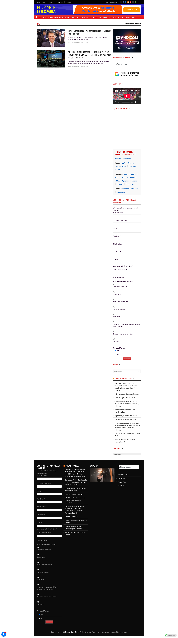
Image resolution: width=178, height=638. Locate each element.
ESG (100, 17)
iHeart (117, 178)
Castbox (120, 184)
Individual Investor (119, 309)
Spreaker (125, 181)
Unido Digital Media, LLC (112, 2)
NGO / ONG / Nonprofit (120, 302)
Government (117, 294)
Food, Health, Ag (85, 17)
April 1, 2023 (76, 66)
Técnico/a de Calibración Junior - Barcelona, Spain (125, 411)
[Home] (36, 17)
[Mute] (135, 102)
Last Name (117, 252)
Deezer (134, 181)
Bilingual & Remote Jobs (123, 378)
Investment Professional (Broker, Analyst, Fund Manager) (126, 325)
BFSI (40, 17)
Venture (61, 17)
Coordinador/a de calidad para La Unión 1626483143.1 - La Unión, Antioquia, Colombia (127, 403)
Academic (116, 317)
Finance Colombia (71, 632)
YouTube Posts (120, 166)
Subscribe (127, 159)
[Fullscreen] (138, 102)
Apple (126, 174)
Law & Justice (112, 17)
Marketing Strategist (71, 517)
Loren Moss (85, 43)
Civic (78, 17)
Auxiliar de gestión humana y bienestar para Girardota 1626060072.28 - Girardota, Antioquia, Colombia (74, 509)
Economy (105, 17)
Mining (56, 17)
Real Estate (95, 17)
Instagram (121, 192)
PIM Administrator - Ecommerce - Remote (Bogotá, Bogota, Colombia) (75, 500)
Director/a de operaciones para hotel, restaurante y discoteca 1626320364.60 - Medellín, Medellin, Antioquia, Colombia (127, 426)
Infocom (50, 17)
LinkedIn (134, 189)
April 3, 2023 (76, 43)
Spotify (125, 178)
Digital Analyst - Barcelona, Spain (125, 416)
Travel (73, 17)
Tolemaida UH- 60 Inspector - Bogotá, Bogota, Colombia (74, 527)
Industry (67, 17)
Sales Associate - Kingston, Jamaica (126, 394)
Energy (45, 17)
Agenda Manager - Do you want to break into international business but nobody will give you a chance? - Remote (126, 386)
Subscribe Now (41, 2)
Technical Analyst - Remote (74, 494)
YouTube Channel (127, 163)
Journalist (116, 341)
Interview (120, 17)
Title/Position (117, 244)
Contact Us (50, 2)
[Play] (115, 102)
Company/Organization (121, 220)
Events (133, 17)
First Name (117, 236)
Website (118, 159)
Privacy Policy (59, 2)
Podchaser (130, 184)
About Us (68, 2)
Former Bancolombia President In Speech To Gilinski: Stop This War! (89, 32)
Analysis (127, 17)
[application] (127, 96)
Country (116, 228)
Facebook (125, 189)
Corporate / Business (120, 287)
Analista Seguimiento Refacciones (125, 419)
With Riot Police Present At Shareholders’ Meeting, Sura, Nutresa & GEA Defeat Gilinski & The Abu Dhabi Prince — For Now (89, 54)
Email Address (118, 212)
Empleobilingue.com (72, 466)
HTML (118, 350)
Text (118, 354)
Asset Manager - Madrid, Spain (124, 398)
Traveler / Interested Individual (123, 334)
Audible (133, 174)
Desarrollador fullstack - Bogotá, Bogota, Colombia (125, 440)
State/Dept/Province (120, 270)
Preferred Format (119, 348)
